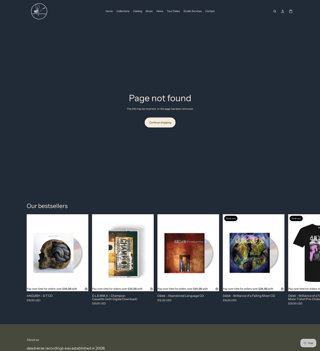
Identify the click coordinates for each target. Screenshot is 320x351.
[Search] (275, 11)
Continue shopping (160, 122)
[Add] (82, 285)
